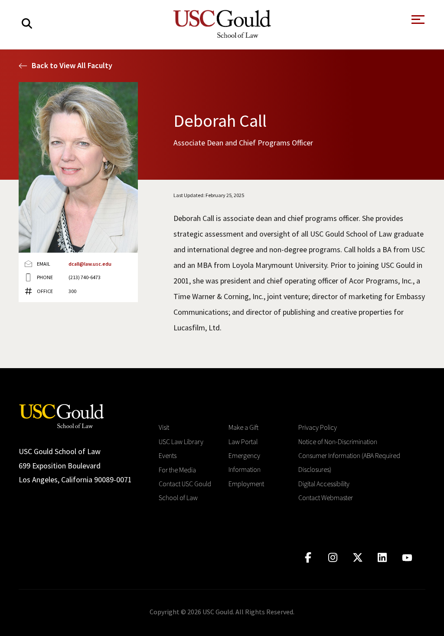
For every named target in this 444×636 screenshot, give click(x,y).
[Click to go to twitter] (357, 557)
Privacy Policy (317, 427)
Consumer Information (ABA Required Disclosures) (349, 462)
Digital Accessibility (323, 483)
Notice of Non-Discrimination (337, 441)
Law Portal (243, 441)
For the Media (177, 469)
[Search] (27, 24)
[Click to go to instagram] (333, 557)
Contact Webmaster (325, 497)
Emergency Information (245, 462)
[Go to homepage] (61, 415)
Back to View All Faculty (72, 65)
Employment (246, 483)
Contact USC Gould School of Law (185, 490)
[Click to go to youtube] (407, 557)
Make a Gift (243, 427)
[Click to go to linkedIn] (382, 557)
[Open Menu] (417, 22)
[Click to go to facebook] (308, 557)
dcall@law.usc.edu (90, 263)
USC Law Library (181, 441)
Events (167, 455)
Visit (164, 427)
